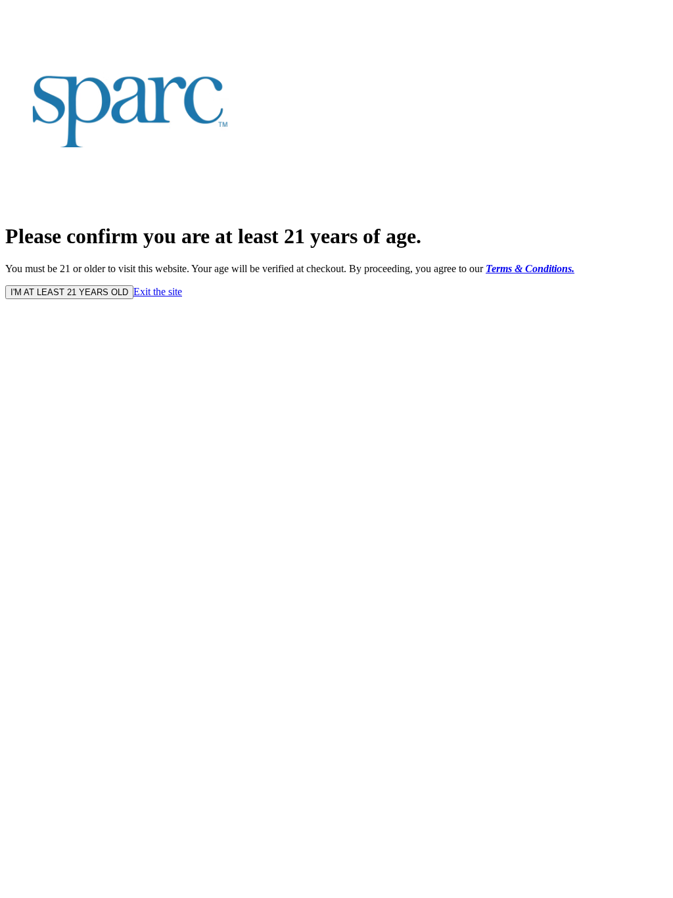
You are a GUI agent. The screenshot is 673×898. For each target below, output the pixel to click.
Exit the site (157, 291)
